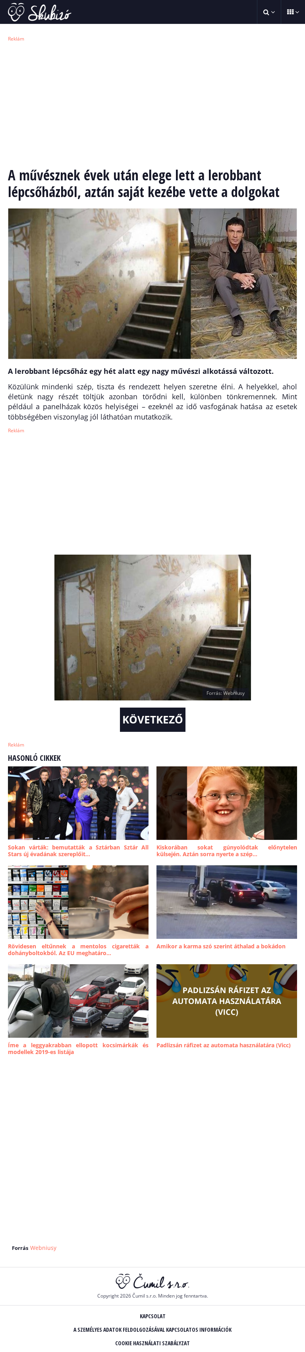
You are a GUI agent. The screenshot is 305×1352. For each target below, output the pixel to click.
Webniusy (43, 1247)
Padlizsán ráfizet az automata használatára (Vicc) (223, 1045)
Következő (152, 719)
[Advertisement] (152, 103)
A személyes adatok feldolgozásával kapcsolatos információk (152, 1329)
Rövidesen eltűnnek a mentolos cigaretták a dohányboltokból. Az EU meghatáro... (78, 949)
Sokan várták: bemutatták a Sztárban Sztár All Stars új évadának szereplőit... (78, 850)
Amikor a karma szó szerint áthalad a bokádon (221, 946)
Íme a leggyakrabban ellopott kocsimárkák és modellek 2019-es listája (78, 1048)
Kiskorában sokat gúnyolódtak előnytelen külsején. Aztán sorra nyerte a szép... (226, 850)
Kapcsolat (153, 1316)
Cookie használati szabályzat (152, 1343)
